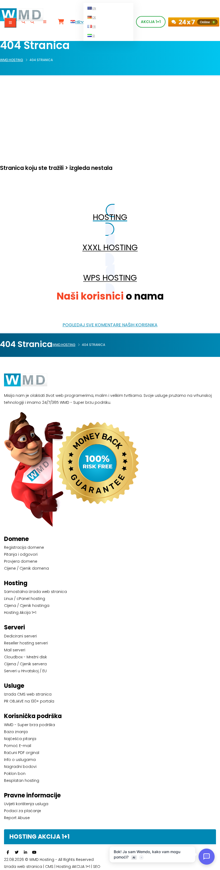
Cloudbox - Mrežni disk (25, 657)
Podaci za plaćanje (22, 810)
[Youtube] (34, 852)
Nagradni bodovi (20, 766)
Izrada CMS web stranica (28, 694)
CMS (49, 866)
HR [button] (77, 22)
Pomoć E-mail (17, 745)
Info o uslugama (20, 759)
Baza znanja (16, 731)
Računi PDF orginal (21, 752)
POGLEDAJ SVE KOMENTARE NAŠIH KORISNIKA (110, 325)
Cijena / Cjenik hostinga (26, 605)
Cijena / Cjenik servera (25, 664)
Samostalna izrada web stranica (35, 591)
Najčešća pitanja (20, 738)
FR (94, 26)
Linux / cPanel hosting (24, 598)
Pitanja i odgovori (21, 554)
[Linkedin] (25, 852)
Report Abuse (17, 817)
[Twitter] (16, 852)
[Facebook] (8, 852)
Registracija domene (24, 547)
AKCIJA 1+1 (151, 21)
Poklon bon (14, 773)
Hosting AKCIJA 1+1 (73, 866)
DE (94, 17)
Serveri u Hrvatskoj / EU (25, 671)
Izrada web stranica (23, 866)
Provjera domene (20, 561)
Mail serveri (14, 650)
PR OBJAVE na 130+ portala (29, 701)
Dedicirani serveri (20, 636)
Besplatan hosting (21, 780)
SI (93, 35)
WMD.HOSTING (11, 60)
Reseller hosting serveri (26, 643)
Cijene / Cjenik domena (26, 568)
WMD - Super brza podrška (29, 724)
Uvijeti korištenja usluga (26, 803)
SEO (96, 866)
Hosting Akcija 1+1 (20, 612)
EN (94, 8)
